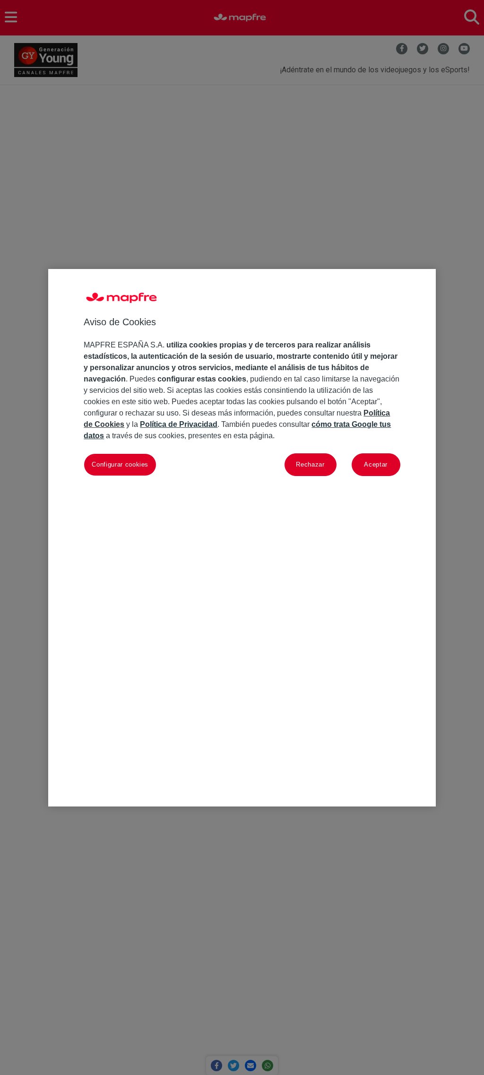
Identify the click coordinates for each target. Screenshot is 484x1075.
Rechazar (310, 464)
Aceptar (376, 464)
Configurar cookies (120, 464)
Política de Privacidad (178, 424)
